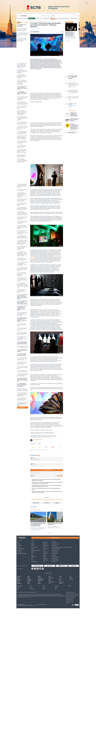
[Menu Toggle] (17, 15)
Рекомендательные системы (70, 598)
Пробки (48, 15)
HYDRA (31, 258)
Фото (44, 561)
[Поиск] (73, 15)
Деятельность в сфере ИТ (69, 599)
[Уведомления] (76, 15)
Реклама (18, 547)
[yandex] (43, 569)
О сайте (18, 542)
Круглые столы (54, 558)
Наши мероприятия (20, 548)
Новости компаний (35, 509)
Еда (32, 558)
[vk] (38, 569)
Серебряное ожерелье (40, 13)
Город (32, 555)
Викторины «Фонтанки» (35, 550)
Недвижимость (34, 561)
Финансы (44, 556)
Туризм (44, 555)
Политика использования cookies (70, 596)
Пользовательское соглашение (70, 592)
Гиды (32, 553)
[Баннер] (31, 18)
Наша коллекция (55, 550)
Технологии (45, 553)
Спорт (44, 550)
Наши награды (68, 602)
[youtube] (40, 569)
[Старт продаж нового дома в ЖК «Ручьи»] (55, 517)
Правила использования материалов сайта (72, 595)
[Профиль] (78, 15)
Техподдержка (19, 545)
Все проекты (54, 561)
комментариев (35, 31)
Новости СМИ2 (33, 506)
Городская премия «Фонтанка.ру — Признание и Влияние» (62, 547)
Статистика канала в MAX (21, 553)
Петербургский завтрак (71, 13)
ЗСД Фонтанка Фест (63, 13)
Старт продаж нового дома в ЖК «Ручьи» (55, 524)
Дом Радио (54, 555)
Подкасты (45, 547)
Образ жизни (45, 542)
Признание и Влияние (49, 13)
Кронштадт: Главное (55, 556)
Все (18, 22)
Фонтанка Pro (54, 542)
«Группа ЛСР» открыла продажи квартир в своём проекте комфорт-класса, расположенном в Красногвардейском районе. (55, 527)
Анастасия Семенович (37, 439)
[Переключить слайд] (79, 27)
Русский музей (33, 443)
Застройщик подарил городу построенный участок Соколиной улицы (38, 524)
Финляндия (45, 558)
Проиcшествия (45, 548)
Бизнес (32, 545)
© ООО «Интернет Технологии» (42, 604)
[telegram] (35, 569)
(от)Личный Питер (26, 13)
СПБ (21, 22)
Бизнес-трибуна (34, 547)
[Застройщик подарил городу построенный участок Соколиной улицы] (38, 517)
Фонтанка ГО (33, 13)
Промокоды (72, 110)
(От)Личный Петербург (56, 548)
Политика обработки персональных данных (72, 593)
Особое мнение (46, 545)
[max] (32, 569)
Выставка (39, 443)
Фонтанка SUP (19, 13)
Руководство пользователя (70, 601)
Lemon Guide (56, 13)
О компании (19, 550)
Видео (32, 548)
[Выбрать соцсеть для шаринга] (62, 32)
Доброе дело (33, 556)
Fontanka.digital (54, 553)
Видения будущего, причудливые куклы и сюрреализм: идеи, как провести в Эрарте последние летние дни (70, 33)
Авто (32, 542)
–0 (61, 461)
